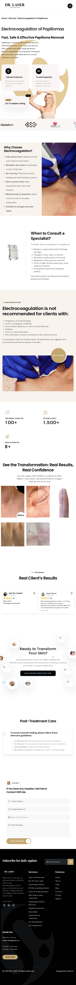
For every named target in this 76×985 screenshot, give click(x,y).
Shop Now (10, 957)
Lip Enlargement (35, 925)
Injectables (33, 912)
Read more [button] (7, 610)
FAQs (57, 884)
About (57, 881)
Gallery (58, 899)
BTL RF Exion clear (36, 881)
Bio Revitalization (36, 922)
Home (57, 877)
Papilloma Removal (36, 908)
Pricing (58, 895)
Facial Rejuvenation (36, 884)
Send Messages (17, 841)
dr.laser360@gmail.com (10, 940)
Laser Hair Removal (36, 877)
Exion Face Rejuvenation (38, 891)
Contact (58, 891)
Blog (57, 888)
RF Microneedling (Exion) (39, 888)
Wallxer (70, 971)
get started (58, 355)
